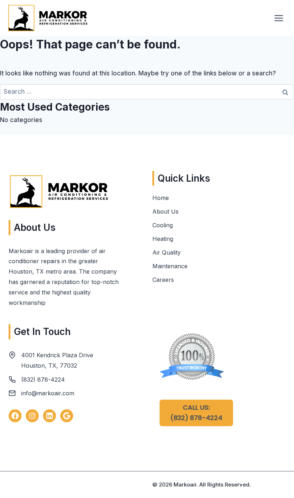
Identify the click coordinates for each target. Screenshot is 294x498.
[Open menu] (278, 18)
